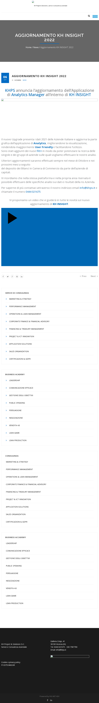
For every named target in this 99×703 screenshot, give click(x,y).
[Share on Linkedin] (21, 276)
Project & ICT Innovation (21, 336)
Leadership (14, 380)
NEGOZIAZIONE (16, 418)
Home (28, 47)
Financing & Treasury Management (26, 329)
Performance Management (22, 306)
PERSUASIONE (15, 410)
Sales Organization (19, 351)
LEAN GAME (14, 433)
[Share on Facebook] (3, 276)
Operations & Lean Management (25, 314)
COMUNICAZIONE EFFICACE (21, 388)
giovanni (17, 80)
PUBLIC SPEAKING (17, 403)
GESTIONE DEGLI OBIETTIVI (21, 395)
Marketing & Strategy (20, 299)
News (36, 47)
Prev (84, 276)
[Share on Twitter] (8, 276)
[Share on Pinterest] (17, 276)
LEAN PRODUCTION (17, 440)
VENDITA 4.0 (14, 425)
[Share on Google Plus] (12, 276)
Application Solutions (20, 344)
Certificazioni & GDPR (20, 359)
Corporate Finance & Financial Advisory (29, 321)
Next (93, 276)
